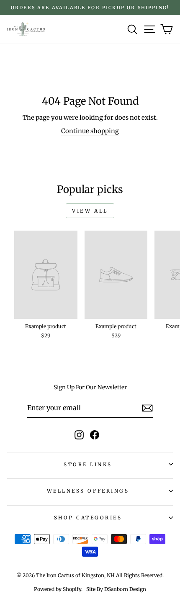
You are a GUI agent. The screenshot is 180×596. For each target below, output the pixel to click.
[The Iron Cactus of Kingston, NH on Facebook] (94, 434)
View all (90, 211)
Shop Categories (88, 517)
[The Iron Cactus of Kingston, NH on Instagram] (79, 434)
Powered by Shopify (57, 589)
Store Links (88, 464)
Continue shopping (90, 131)
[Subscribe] (147, 408)
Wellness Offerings (88, 491)
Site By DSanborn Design (116, 589)
